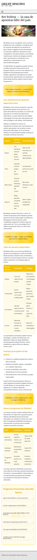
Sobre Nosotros (22, 555)
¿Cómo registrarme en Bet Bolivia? (18, 505)
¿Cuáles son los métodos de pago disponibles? (18, 537)
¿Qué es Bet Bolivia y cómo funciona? (18, 498)
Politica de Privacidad (8, 555)
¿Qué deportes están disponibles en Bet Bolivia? (18, 513)
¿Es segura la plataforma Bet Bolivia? (18, 529)
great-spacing (13, 4)
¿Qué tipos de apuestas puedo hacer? (18, 522)
